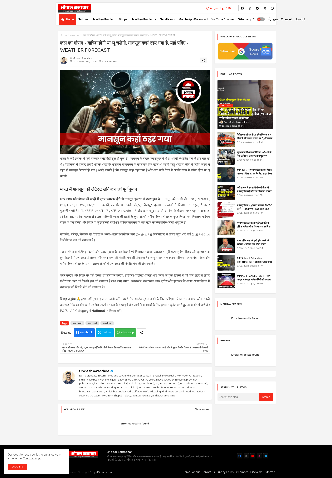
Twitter (107, 332)
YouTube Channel (222, 19)
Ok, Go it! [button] (17, 466)
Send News (167, 19)
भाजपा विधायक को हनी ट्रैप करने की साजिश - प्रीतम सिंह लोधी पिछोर (253, 242)
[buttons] (242, 8)
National (83, 19)
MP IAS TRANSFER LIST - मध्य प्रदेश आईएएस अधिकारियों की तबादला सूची (254, 279)
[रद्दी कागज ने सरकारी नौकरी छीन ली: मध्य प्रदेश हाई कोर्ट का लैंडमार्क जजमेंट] (226, 192)
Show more (202, 409)
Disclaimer (256, 472)
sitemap (270, 472)
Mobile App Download (193, 19)
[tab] (67, 19)
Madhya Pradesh (104, 19)
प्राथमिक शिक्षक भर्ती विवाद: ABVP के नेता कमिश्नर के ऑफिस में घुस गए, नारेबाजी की (254, 156)
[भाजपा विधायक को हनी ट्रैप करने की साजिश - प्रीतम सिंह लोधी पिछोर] (226, 245)
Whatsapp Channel (250, 19)
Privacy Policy (225, 472)
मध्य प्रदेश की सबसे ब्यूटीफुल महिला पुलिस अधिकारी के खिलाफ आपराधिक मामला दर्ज (254, 226)
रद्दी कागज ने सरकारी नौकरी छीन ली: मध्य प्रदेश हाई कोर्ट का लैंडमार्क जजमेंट (254, 189)
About (196, 472)
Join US (300, 19)
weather (75, 35)
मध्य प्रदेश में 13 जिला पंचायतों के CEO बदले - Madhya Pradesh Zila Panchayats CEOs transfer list (254, 210)
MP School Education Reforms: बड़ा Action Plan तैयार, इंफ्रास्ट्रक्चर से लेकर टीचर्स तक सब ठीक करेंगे (254, 263)
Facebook (86, 332)
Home (70, 19)
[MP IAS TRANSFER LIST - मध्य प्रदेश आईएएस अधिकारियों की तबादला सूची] (226, 280)
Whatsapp (127, 332)
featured (77, 323)
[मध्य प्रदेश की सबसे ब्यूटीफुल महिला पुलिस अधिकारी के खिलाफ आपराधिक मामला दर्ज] (226, 227)
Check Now (30, 458)
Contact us (208, 472)
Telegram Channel (279, 19)
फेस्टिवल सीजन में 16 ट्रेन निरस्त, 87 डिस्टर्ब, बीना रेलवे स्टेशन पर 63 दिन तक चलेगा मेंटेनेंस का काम (254, 138)
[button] (261, 19)
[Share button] (141, 332)
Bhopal (123, 19)
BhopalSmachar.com (102, 472)
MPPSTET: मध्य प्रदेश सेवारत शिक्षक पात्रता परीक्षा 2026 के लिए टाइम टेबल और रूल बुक (254, 173)
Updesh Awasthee (94, 371)
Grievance (242, 472)
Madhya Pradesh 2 (144, 19)
